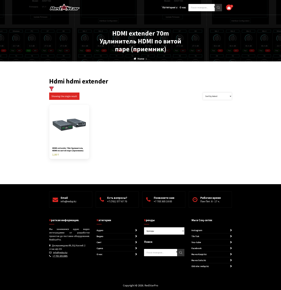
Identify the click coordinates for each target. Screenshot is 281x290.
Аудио (100, 230)
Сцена (100, 248)
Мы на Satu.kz (198, 260)
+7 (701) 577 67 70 (117, 201)
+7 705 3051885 (60, 255)
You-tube (196, 242)
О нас (183, 7)
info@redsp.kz (68, 201)
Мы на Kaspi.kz (199, 254)
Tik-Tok (195, 236)
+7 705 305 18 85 (163, 201)
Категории (168, 7)
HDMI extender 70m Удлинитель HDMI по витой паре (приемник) (67, 149)
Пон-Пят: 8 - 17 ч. (210, 201)
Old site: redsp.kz (200, 266)
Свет (99, 242)
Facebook (196, 248)
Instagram (196, 230)
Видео (100, 236)
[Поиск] (218, 7)
